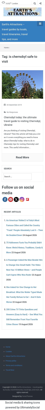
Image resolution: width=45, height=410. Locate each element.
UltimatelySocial (30, 407)
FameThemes (27, 396)
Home (6, 48)
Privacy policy (11, 361)
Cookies (9, 352)
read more (22, 157)
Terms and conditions (14, 365)
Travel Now (10, 370)
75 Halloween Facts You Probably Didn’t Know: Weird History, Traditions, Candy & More (24, 247)
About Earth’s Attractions (15, 356)
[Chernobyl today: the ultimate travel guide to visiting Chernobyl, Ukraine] (22, 84)
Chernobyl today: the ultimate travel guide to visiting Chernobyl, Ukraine (22, 121)
